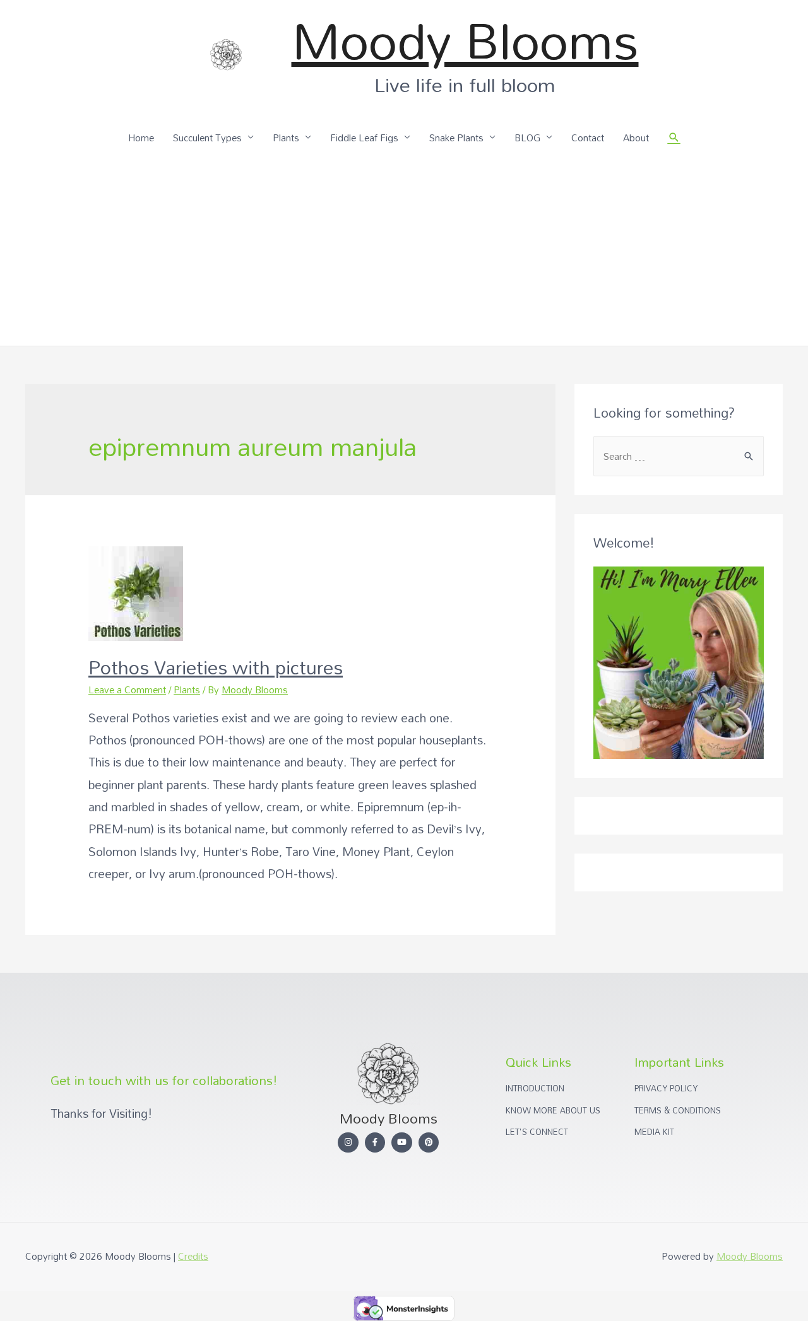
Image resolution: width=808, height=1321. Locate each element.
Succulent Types (207, 137)
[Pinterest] (429, 1142)
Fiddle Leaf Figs (364, 137)
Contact (587, 137)
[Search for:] (678, 456)
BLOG (527, 137)
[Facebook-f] (375, 1142)
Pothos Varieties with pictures (215, 667)
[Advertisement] (404, 251)
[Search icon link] (674, 137)
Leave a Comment (127, 689)
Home (141, 137)
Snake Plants (456, 137)
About (636, 137)
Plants (286, 137)
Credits (193, 1256)
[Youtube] (401, 1142)
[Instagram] (348, 1142)
